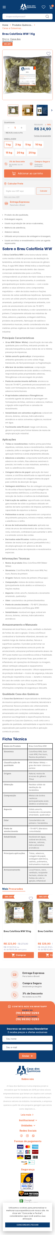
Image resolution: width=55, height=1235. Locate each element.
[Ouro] (27, 1181)
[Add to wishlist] (48, 53)
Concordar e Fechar (27, 1225)
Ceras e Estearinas (11, 28)
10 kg (38, 144)
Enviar (25, 1056)
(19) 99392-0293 (27, 1013)
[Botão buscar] (47, 16)
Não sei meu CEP (12, 197)
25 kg (32, 152)
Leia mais (26, 1114)
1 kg (8, 144)
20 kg (20, 152)
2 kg (18, 144)
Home (5, 25)
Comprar (21, 955)
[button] (52, 110)
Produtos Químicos (21, 25)
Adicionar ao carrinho (30, 173)
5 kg (28, 144)
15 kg (9, 152)
